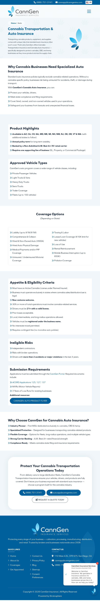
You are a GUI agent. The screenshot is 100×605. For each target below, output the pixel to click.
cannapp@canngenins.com (67, 560)
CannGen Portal (57, 374)
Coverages (15, 565)
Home (13, 23)
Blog (34, 565)
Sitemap (36, 569)
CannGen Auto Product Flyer (30, 401)
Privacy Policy (38, 560)
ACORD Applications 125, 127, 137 (28, 382)
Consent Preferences (37, 576)
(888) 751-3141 (33, 492)
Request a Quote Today (51, 499)
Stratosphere (56, 596)
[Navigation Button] (89, 11)
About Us (14, 560)
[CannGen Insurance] (50, 529)
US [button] (90, 2)
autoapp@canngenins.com (64, 492)
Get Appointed (17, 569)
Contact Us (37, 556)
